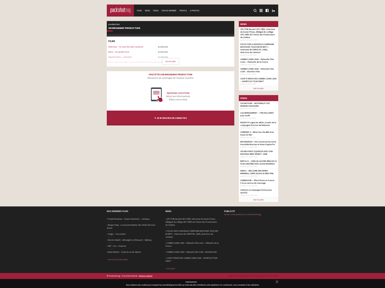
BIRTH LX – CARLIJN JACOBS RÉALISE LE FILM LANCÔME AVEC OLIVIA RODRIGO (258, 162)
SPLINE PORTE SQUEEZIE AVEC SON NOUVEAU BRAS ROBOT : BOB (256, 152)
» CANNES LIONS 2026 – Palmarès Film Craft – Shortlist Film (191, 252)
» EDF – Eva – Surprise (116, 246)
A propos (194, 10)
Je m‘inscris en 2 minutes (170, 117)
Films (139, 10)
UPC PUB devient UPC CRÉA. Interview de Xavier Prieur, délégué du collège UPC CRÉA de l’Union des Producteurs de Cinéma (257, 33)
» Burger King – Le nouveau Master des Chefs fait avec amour (131, 226)
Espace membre (169, 10)
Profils (183, 10)
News (147, 10)
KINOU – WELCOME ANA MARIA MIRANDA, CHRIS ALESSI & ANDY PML (257, 172)
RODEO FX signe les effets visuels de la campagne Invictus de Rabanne (258, 123)
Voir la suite (258, 88)
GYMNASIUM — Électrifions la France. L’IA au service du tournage (257, 181)
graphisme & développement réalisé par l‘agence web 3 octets (253, 276)
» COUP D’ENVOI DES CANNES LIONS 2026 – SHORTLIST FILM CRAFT (191, 259)
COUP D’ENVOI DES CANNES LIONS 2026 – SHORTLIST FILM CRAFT (258, 80)
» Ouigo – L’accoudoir (116, 234)
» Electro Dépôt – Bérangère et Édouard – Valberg (129, 240)
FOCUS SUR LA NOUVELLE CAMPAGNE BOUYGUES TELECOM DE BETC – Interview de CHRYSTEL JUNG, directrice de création (257, 48)
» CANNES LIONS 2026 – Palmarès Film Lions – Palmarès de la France (192, 244)
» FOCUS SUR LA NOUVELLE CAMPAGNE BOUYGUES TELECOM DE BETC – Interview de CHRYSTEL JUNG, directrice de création (191, 234)
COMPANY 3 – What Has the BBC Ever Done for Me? (257, 133)
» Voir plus (170, 268)
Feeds (156, 10)
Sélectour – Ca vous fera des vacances (125, 46)
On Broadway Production (124, 28)
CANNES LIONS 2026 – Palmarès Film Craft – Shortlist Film (257, 70)
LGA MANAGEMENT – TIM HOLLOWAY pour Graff (257, 114)
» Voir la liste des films (117, 259)
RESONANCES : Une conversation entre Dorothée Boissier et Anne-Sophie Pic (258, 143)
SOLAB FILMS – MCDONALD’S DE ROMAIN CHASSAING (255, 104)
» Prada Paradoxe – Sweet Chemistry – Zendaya (128, 219)
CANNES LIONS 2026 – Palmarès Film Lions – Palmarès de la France (257, 60)
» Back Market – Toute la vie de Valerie (124, 252)
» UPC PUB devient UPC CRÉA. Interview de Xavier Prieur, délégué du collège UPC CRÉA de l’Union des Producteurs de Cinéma (191, 222)
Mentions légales (145, 276)
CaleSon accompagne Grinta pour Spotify (256, 191)
